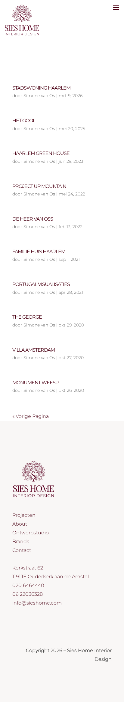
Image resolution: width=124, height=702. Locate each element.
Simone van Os (39, 95)
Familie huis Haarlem (38, 251)
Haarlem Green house (41, 153)
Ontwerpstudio (30, 533)
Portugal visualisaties (41, 284)
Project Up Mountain (39, 186)
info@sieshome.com (37, 603)
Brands (20, 541)
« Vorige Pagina (30, 416)
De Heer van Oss (32, 219)
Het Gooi (23, 120)
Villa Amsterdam (33, 350)
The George (27, 317)
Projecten (24, 515)
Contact (21, 550)
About (19, 524)
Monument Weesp (35, 382)
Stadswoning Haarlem (41, 88)
